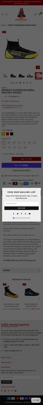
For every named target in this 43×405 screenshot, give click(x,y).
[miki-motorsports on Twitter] (17, 213)
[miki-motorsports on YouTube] (29, 213)
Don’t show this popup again (22, 218)
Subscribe (21, 208)
